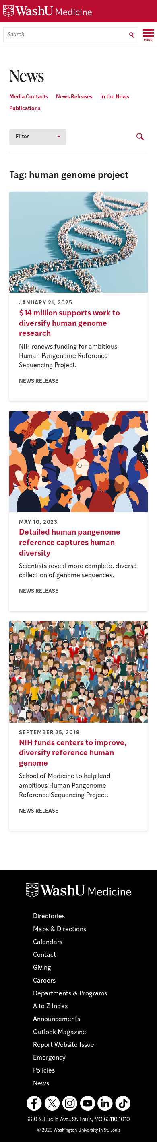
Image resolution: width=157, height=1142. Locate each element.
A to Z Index (50, 1006)
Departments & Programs (70, 994)
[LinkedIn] (105, 1103)
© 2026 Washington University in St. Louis (78, 1130)
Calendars (47, 942)
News (41, 1084)
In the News (114, 97)
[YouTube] (87, 1103)
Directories (49, 916)
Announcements (56, 1019)
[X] (52, 1103)
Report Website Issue (63, 1045)
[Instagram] (69, 1103)
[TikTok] (122, 1103)
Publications (24, 108)
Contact (44, 955)
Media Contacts (28, 97)
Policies (44, 1071)
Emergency (49, 1058)
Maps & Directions (59, 929)
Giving (42, 968)
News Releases (74, 97)
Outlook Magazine (59, 1032)
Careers (44, 981)
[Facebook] (34, 1103)
